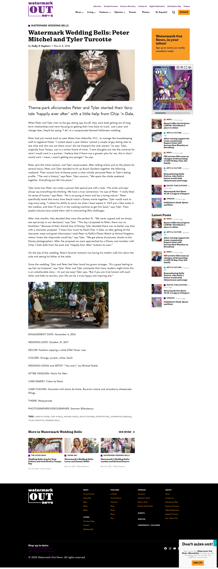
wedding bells (52, 421)
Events (132, 12)
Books (113, 510)
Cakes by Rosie (42, 417)
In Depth (114, 494)
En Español (161, 12)
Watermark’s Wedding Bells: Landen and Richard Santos (115, 460)
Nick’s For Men (86, 417)
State (85, 502)
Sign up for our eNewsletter (40, 548)
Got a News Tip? (171, 518)
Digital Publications (157, 6)
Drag (112, 506)
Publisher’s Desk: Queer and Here (176, 203)
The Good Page (88, 521)
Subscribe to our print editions (41, 551)
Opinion (118, 12)
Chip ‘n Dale (56, 417)
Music (113, 514)
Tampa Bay (87, 498)
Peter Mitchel (102, 417)
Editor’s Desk (143, 502)
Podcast (187, 6)
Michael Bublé (71, 417)
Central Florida (88, 494)
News (78, 12)
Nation (85, 506)
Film (112, 518)
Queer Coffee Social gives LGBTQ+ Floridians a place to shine (176, 125)
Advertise (97, 6)
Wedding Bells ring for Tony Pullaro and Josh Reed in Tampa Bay (44, 461)
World (85, 510)
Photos (146, 12)
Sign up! (197, 563)
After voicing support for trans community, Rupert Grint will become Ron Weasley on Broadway (176, 143)
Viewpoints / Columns (149, 525)
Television (114, 502)
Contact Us (142, 6)
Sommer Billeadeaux (121, 417)
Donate (184, 12)
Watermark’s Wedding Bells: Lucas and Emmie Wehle (79, 460)
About (168, 490)
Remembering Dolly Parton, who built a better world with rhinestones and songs (175, 177)
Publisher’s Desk (144, 498)
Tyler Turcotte (36, 421)
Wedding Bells (88, 529)
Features (103, 12)
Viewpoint (141, 494)
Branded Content (111, 6)
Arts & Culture (116, 498)
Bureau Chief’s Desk (145, 506)
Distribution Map (174, 6)
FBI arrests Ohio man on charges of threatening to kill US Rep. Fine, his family (176, 159)
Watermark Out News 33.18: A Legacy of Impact (176, 192)
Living (90, 12)
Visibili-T (86, 525)
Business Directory (127, 6)
